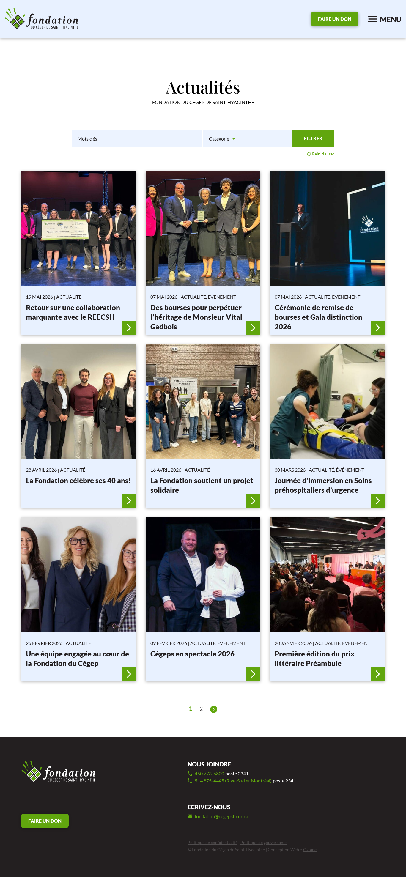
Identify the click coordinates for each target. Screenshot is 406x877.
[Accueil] (58, 772)
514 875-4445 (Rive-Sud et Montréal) (245, 780)
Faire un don (334, 19)
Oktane (310, 849)
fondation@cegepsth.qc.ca (221, 816)
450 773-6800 (221, 773)
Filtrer (313, 138)
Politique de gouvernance (263, 842)
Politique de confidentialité (212, 842)
